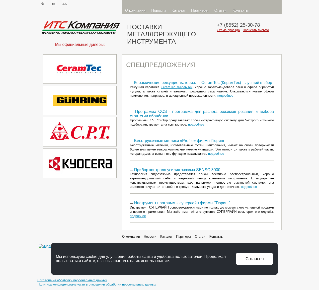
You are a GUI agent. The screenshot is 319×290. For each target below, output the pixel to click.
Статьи (220, 10)
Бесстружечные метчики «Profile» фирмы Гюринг (179, 141)
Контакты (241, 10)
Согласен (254, 258)
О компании (135, 10)
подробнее (225, 95)
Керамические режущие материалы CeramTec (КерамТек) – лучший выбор (203, 82)
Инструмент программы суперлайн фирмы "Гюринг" (182, 203)
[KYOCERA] (80, 179)
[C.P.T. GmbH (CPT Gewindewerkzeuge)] (80, 147)
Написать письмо (256, 30)
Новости (158, 10)
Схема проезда (228, 30)
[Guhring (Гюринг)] (80, 116)
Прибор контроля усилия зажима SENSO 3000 (177, 170)
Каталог (178, 10)
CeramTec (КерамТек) (177, 87)
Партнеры (199, 10)
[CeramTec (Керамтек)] (80, 84)
